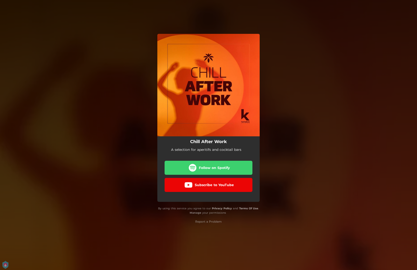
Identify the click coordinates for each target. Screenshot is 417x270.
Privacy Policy (222, 208)
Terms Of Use (248, 208)
